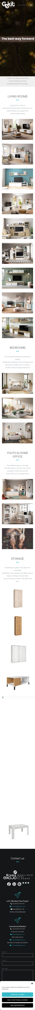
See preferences (17, 1005)
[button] (32, 983)
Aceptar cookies (17, 994)
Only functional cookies (17, 1000)
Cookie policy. (5, 989)
